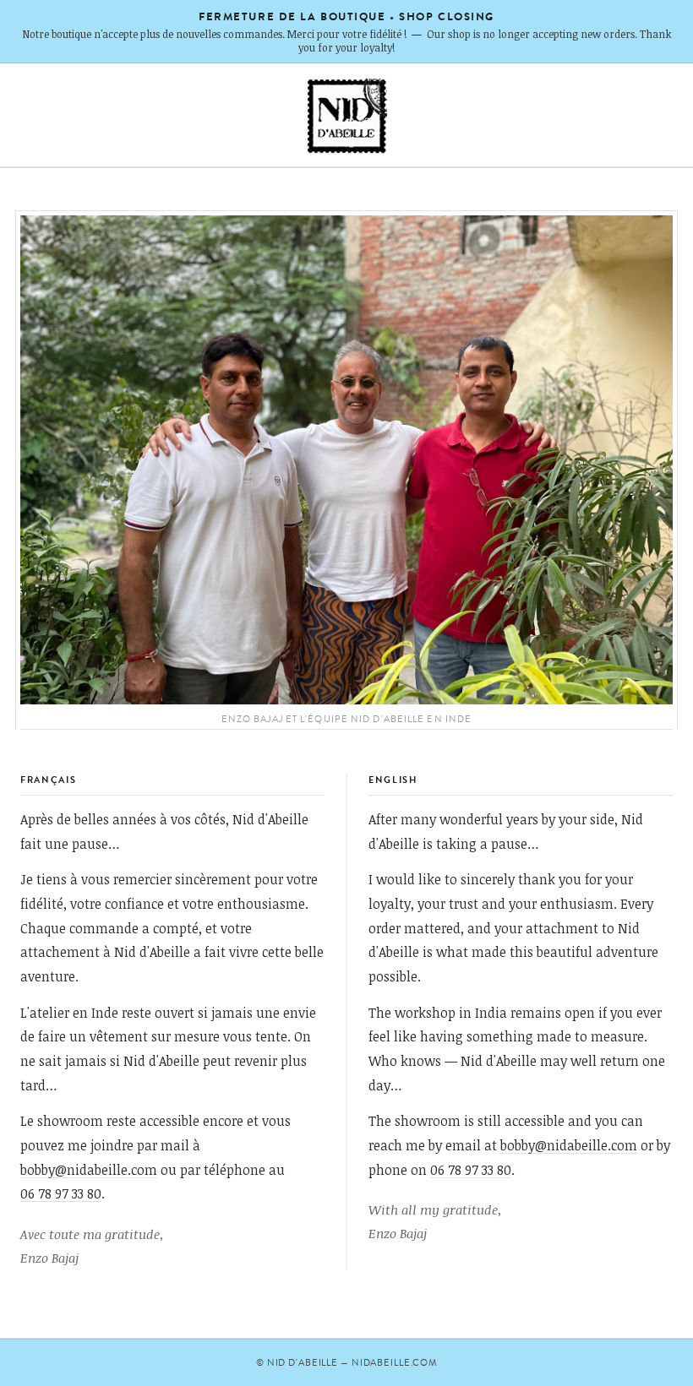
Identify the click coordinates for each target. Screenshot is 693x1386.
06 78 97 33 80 (60, 1193)
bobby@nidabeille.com (88, 1169)
